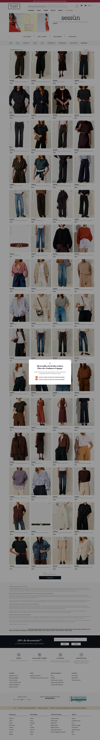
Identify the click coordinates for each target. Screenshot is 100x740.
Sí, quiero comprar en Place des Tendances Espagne (52, 377)
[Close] (70, 360)
